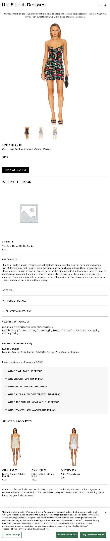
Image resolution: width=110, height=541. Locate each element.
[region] (55, 524)
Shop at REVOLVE (15, 170)
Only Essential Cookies (92, 534)
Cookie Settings (12, 534)
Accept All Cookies (67, 534)
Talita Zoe (23, 321)
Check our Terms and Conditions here (30, 529)
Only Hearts (12, 145)
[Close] (105, 512)
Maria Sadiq (24, 343)
